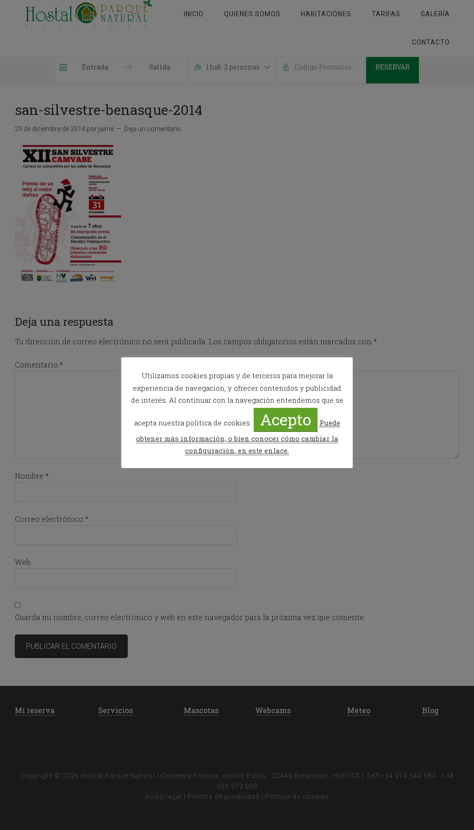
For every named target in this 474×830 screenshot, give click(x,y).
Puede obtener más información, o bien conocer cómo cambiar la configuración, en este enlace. (238, 436)
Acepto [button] (285, 419)
